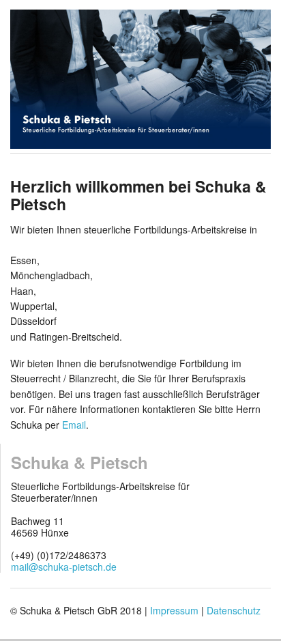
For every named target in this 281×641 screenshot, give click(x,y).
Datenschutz (234, 610)
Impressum (174, 610)
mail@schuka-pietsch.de (64, 566)
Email (74, 424)
